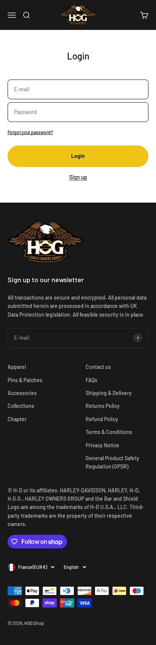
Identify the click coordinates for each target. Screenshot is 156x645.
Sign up (78, 177)
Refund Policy (102, 419)
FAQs (91, 380)
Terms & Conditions (109, 432)
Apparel (17, 367)
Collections (21, 406)
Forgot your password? (30, 132)
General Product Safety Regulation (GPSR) (112, 462)
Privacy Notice (102, 445)
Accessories (22, 393)
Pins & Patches (25, 380)
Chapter (17, 419)
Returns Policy (103, 406)
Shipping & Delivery (109, 393)
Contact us (98, 367)
